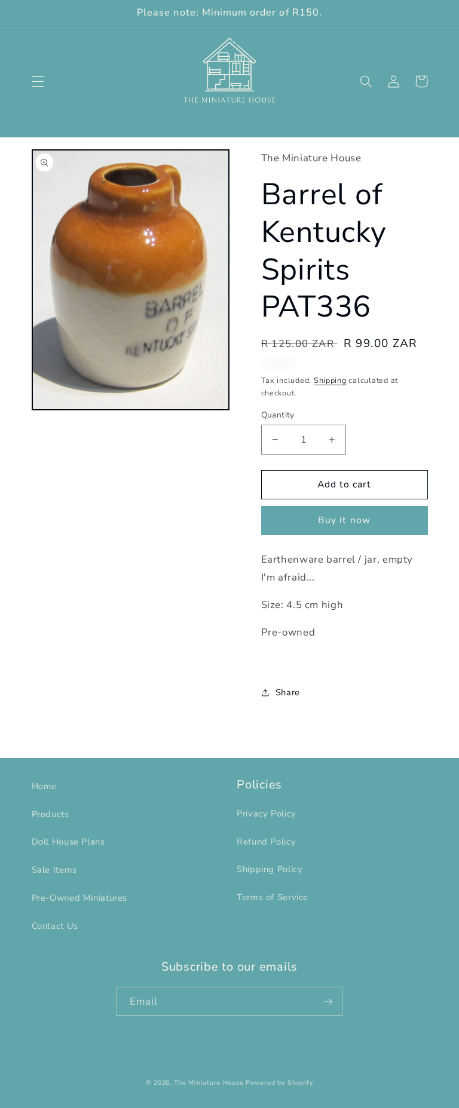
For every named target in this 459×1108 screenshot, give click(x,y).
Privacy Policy (266, 814)
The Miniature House (208, 1082)
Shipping (330, 380)
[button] (37, 81)
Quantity (278, 415)
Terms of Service (272, 897)
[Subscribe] (328, 1001)
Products (50, 814)
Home (44, 786)
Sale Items (54, 870)
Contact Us (55, 926)
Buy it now (344, 520)
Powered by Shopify (279, 1082)
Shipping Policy (269, 869)
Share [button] (288, 692)
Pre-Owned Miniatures (80, 898)
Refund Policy (266, 842)
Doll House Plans (68, 842)
